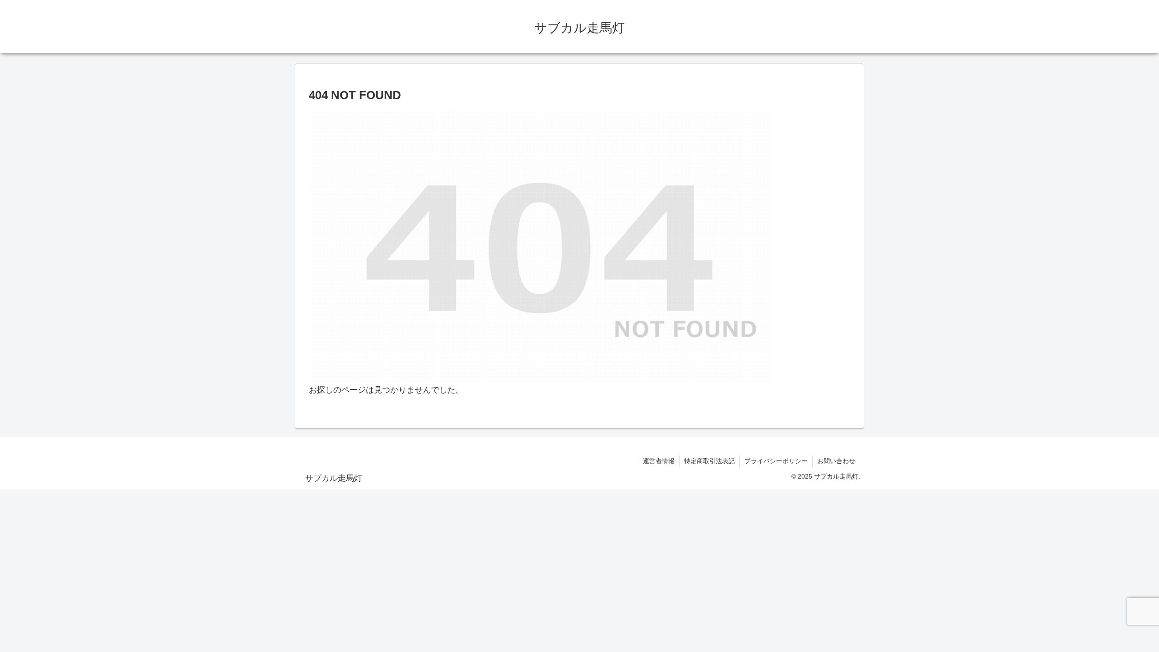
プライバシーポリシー (776, 461)
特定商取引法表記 (709, 461)
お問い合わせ (836, 461)
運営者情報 (659, 461)
